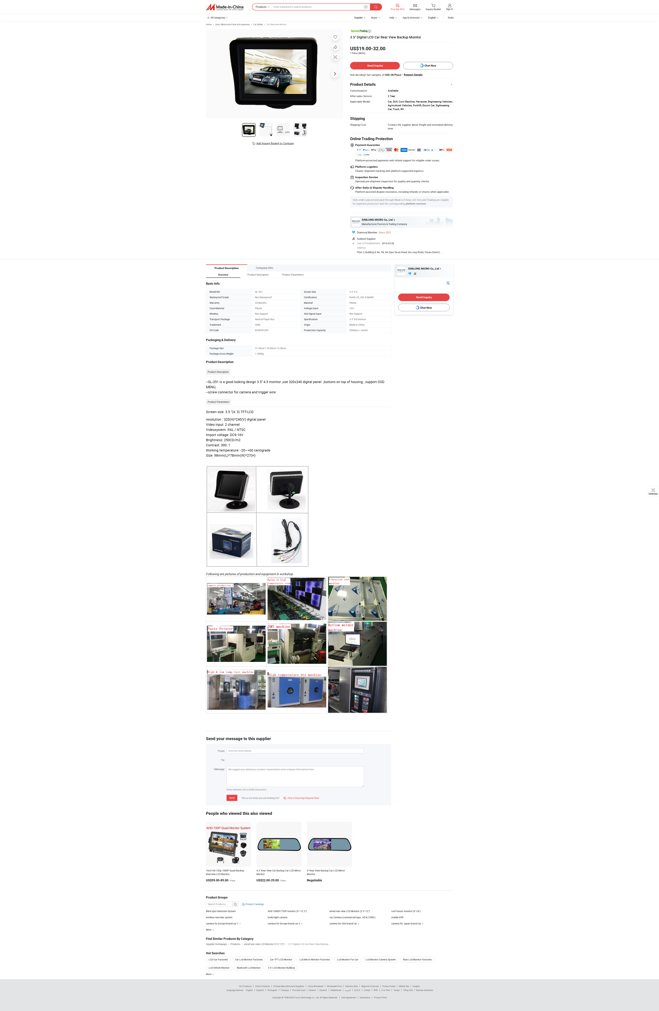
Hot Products (245, 986)
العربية (348, 990)
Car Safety (258, 24)
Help (391, 17)
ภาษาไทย (385, 990)
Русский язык (298, 990)
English (249, 990)
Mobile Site (404, 986)
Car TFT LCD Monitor (281, 959)
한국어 (357, 990)
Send (232, 797)
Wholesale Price (334, 986)
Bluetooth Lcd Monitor (249, 967)
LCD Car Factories (218, 959)
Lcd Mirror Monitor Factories (314, 959)
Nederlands (336, 990)
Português (272, 990)
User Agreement (348, 997)
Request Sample (413, 74)
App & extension (411, 17)
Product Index (388, 986)
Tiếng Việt (408, 990)
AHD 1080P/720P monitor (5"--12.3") (287, 911)
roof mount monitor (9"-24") (406, 911)
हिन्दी (376, 990)
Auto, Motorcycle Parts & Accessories (232, 24)
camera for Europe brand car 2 (284, 923)
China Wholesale (315, 986)
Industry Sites (351, 986)
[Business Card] (448, 282)
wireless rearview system (219, 917)
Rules (451, 17)
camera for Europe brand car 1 (222, 923)
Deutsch (323, 990)
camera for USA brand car (343, 923)
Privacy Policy (380, 997)
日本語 (367, 990)
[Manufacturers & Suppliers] (224, 7)
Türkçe (397, 990)
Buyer (374, 17)
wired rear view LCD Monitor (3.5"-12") (350, 911)
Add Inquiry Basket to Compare (275, 143)
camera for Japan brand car (406, 923)
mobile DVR (397, 917)
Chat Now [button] (430, 65)
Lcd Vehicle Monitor (219, 967)
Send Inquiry (375, 65)
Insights (416, 986)
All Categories (218, 17)
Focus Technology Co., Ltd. (307, 997)
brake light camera (277, 917)
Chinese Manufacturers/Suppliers (288, 986)
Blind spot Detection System (221, 911)
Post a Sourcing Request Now (301, 798)
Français (285, 990)
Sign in (449, 9)
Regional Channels (370, 986)
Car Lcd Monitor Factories (249, 959)
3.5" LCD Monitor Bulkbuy (281, 967)
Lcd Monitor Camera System (381, 959)
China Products (262, 986)
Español (260, 990)
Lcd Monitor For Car (347, 959)
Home (209, 24)
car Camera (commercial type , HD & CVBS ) (352, 917)
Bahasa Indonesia (424, 990)
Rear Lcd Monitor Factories (417, 959)
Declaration (365, 997)
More (209, 974)
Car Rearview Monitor (276, 24)
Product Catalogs (254, 904)
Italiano (312, 990)
